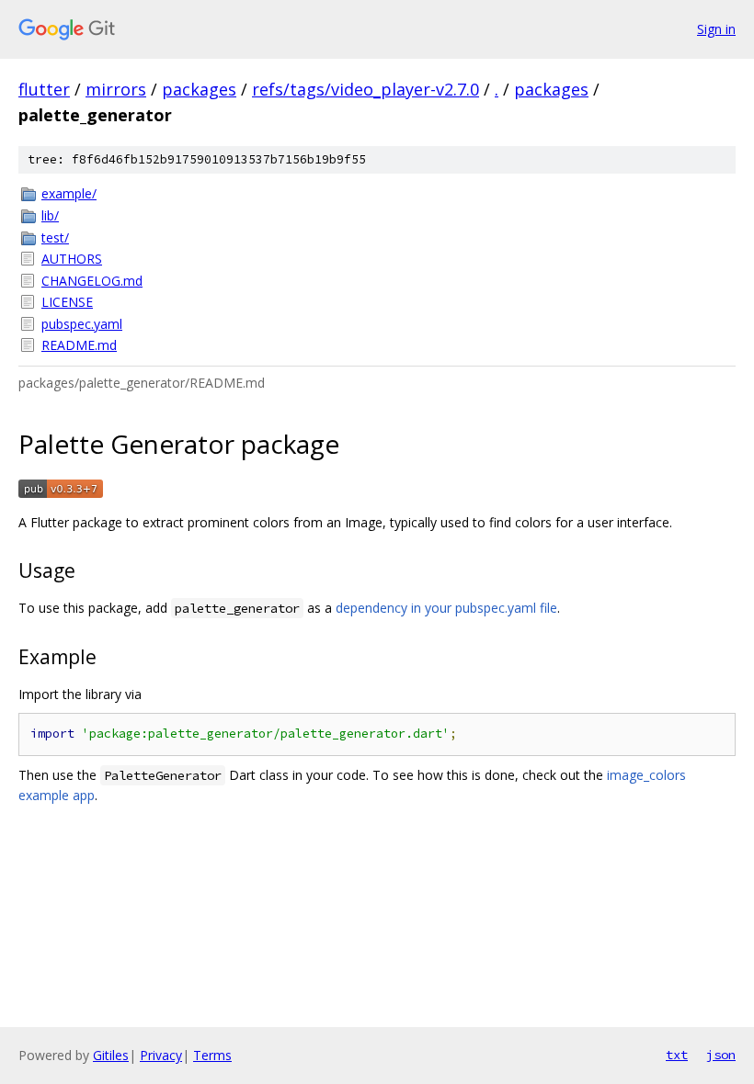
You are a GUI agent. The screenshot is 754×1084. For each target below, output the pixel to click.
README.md (79, 345)
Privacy (161, 1055)
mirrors (116, 89)
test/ (55, 237)
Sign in (716, 29)
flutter (44, 89)
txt (677, 1054)
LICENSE (67, 302)
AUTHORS (71, 258)
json (721, 1054)
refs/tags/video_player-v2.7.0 (365, 89)
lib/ (50, 215)
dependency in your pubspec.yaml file (446, 607)
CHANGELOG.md (92, 280)
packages (199, 89)
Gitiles (111, 1055)
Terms (212, 1055)
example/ (69, 193)
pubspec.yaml (81, 324)
